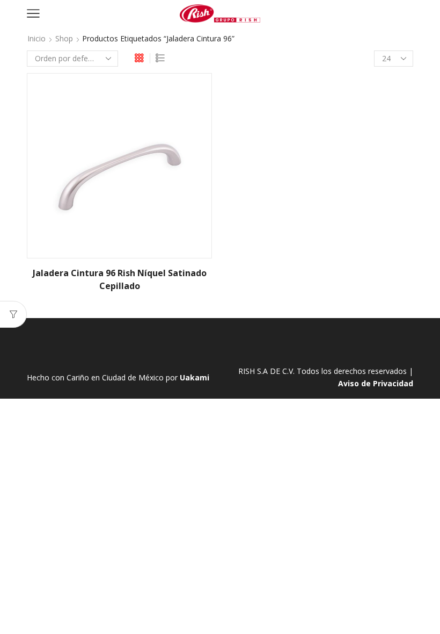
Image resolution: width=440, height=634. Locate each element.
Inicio (36, 38)
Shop (64, 38)
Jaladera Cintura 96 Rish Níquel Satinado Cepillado (120, 279)
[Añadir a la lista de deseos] (194, 96)
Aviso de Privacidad (375, 383)
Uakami (194, 377)
